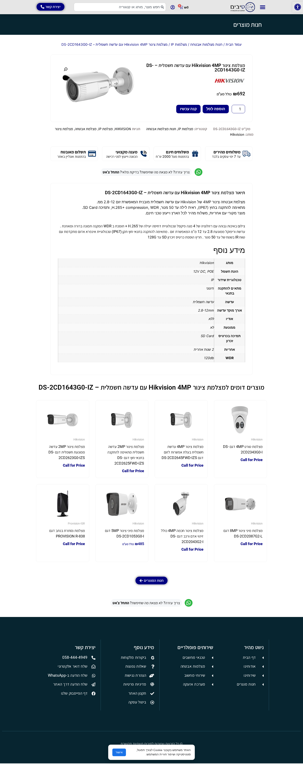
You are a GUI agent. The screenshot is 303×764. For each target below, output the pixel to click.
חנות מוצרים (247, 24)
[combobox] (120, 7)
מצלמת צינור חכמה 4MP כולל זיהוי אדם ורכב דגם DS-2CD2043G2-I (182, 536)
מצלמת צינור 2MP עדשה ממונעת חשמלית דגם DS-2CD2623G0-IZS (66, 452)
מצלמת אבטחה (85, 128)
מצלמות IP (179, 44)
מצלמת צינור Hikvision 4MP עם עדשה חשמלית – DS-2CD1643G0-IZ (195, 67)
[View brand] (229, 83)
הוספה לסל (215, 109)
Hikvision (237, 134)
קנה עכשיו (188, 109)
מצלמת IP (105, 128)
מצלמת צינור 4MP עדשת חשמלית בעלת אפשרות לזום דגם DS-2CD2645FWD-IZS (182, 452)
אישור (119, 752)
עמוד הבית (234, 44)
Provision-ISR (76, 523)
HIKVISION (123, 128)
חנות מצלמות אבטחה (206, 44)
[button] (297, 7)
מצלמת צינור (64, 128)
